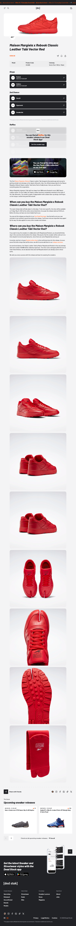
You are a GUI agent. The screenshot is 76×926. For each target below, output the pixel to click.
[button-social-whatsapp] (64, 792)
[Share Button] (58, 56)
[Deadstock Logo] (38, 8)
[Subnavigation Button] (5, 8)
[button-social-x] (71, 792)
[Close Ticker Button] (71, 2)
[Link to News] (8, 8)
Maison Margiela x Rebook (22, 181)
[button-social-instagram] (56, 792)
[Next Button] (11, 838)
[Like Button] (65, 56)
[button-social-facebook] (60, 792)
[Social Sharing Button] (6, 791)
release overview (58, 242)
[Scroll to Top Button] (70, 851)
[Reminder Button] (61, 56)
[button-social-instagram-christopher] (53, 792)
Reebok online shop (32, 240)
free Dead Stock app (40, 216)
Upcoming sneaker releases (19, 802)
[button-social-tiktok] (67, 792)
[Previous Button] (6, 838)
